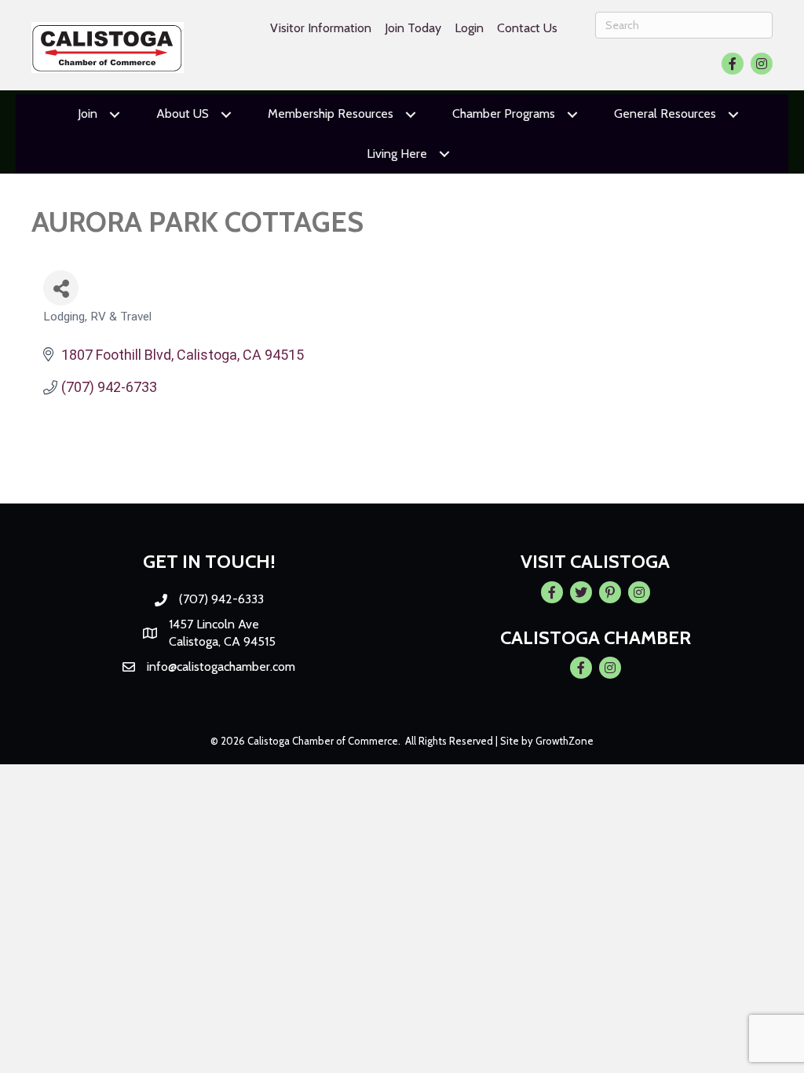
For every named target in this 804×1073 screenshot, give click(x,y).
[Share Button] (61, 288)
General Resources (665, 113)
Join (87, 113)
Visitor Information (320, 27)
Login (469, 27)
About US (182, 113)
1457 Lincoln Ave (214, 624)
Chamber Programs (503, 113)
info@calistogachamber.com (221, 666)
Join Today (413, 27)
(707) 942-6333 (221, 598)
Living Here (397, 153)
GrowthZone (564, 740)
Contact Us (527, 27)
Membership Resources (330, 113)
